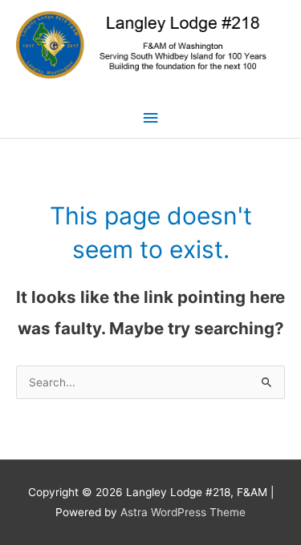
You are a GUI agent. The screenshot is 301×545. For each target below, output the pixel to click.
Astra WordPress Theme (183, 512)
